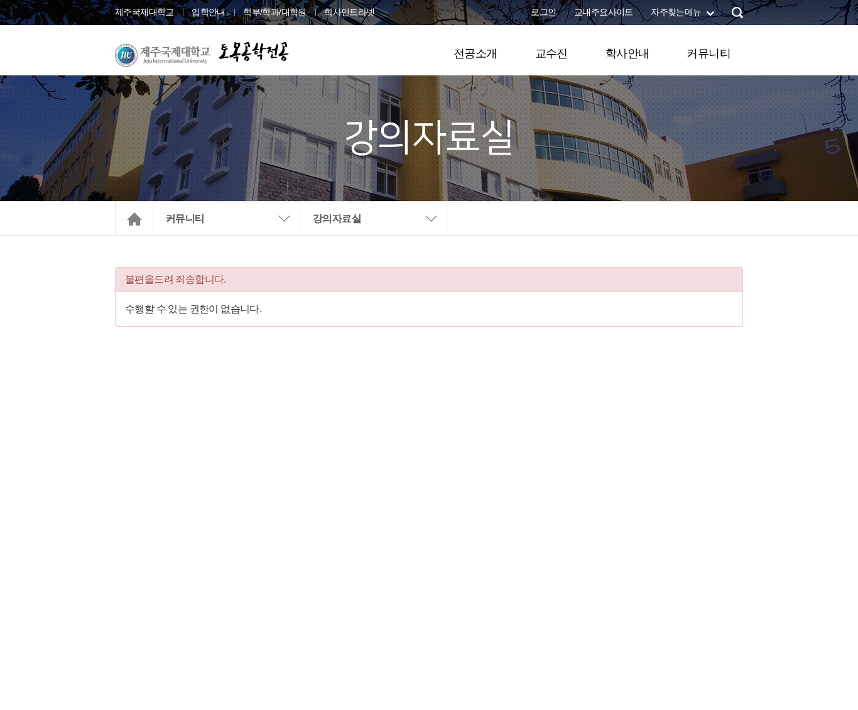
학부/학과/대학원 (275, 12)
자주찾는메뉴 (676, 12)
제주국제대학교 (144, 12)
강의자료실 (337, 218)
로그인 (543, 12)
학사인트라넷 (349, 12)
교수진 (551, 53)
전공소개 (475, 53)
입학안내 (208, 12)
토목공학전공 (253, 51)
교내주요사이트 (603, 12)
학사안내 (627, 53)
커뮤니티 (708, 53)
